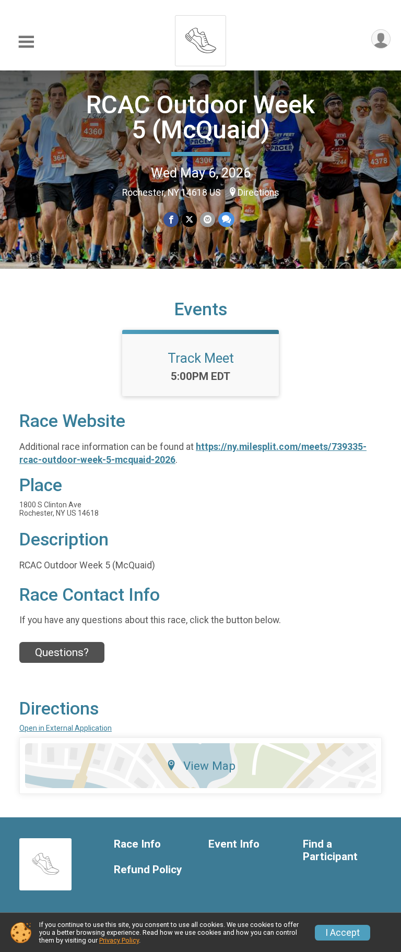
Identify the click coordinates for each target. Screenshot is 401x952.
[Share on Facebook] (171, 219)
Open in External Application (65, 728)
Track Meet (201, 358)
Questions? (62, 652)
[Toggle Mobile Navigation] (26, 42)
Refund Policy (148, 870)
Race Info (137, 844)
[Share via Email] (207, 219)
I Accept (342, 932)
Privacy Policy (119, 940)
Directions (258, 192)
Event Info (234, 844)
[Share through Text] (226, 219)
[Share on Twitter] (189, 219)
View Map (209, 765)
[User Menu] (381, 39)
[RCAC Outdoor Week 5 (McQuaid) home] (200, 37)
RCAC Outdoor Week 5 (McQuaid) (200, 117)
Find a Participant (330, 850)
